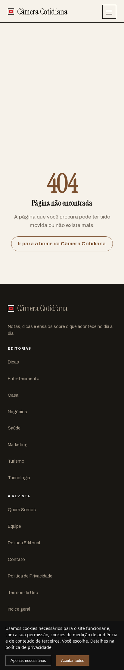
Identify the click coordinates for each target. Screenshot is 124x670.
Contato (16, 559)
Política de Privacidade (30, 576)
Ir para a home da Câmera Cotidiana (62, 244)
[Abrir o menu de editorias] (109, 12)
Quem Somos (22, 509)
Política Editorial (24, 542)
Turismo (16, 461)
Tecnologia (19, 477)
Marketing (17, 444)
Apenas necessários (28, 660)
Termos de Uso (23, 592)
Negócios (17, 411)
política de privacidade (28, 647)
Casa (13, 395)
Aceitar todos (72, 660)
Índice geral (19, 609)
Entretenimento (23, 378)
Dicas (13, 362)
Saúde (14, 428)
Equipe (14, 526)
